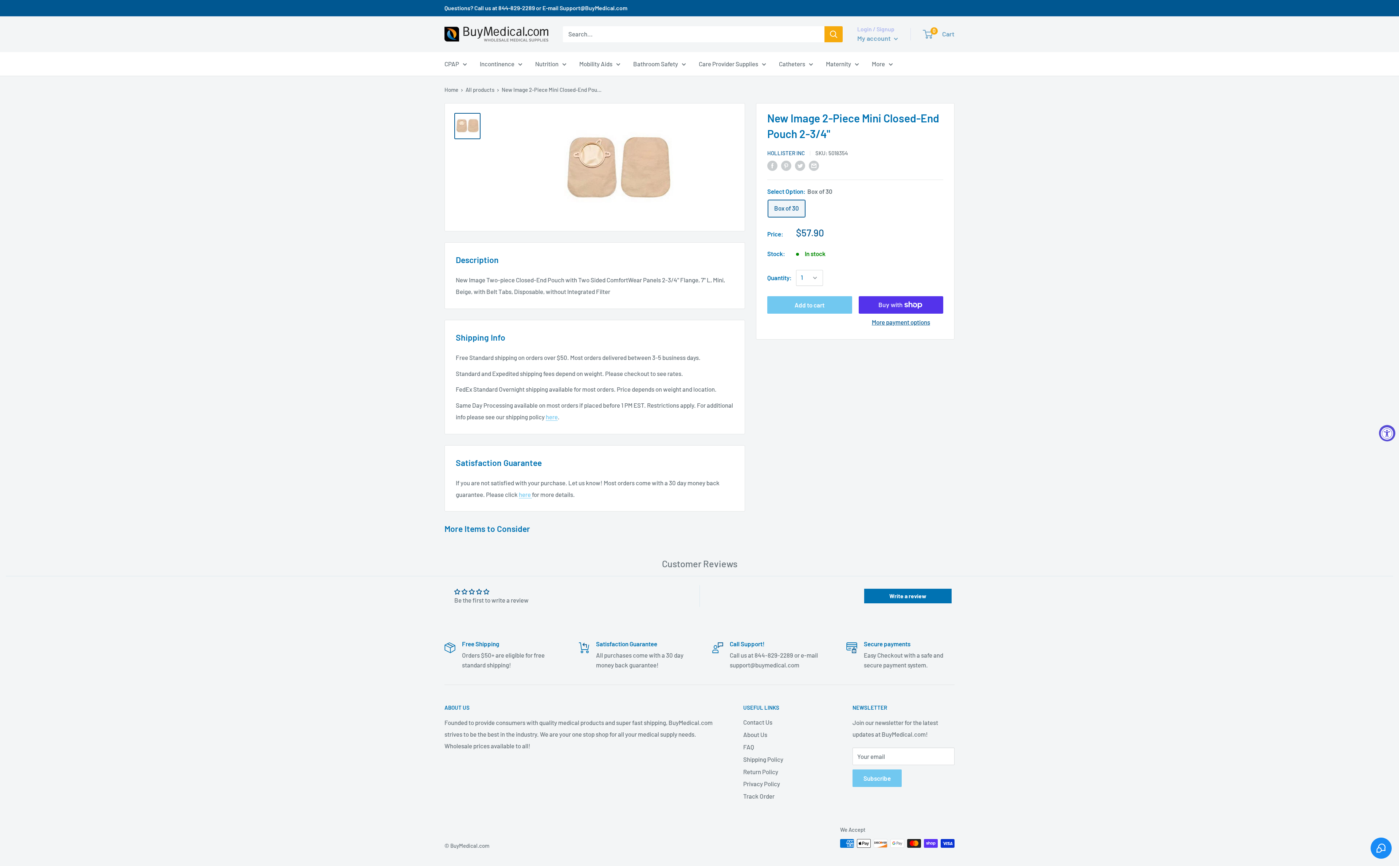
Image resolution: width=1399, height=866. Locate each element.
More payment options (901, 322)
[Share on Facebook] (772, 165)
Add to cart (809, 305)
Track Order (759, 796)
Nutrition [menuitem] (547, 63)
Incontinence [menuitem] (497, 63)
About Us (755, 734)
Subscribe (877, 778)
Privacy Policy (761, 783)
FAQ (748, 747)
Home (451, 89)
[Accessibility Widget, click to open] (1387, 433)
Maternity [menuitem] (838, 63)
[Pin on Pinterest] (786, 165)
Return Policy (760, 771)
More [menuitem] (878, 63)
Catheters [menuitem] (792, 63)
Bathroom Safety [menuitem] (655, 63)
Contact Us (757, 722)
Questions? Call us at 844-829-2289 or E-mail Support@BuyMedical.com (535, 7)
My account (874, 38)
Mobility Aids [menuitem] (595, 63)
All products (480, 89)
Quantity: (779, 277)
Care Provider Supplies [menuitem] (728, 63)
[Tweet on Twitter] (800, 165)
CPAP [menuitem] (451, 63)
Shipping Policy (763, 759)
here (552, 416)
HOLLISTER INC (786, 153)
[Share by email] (814, 165)
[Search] (833, 34)
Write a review (907, 595)
